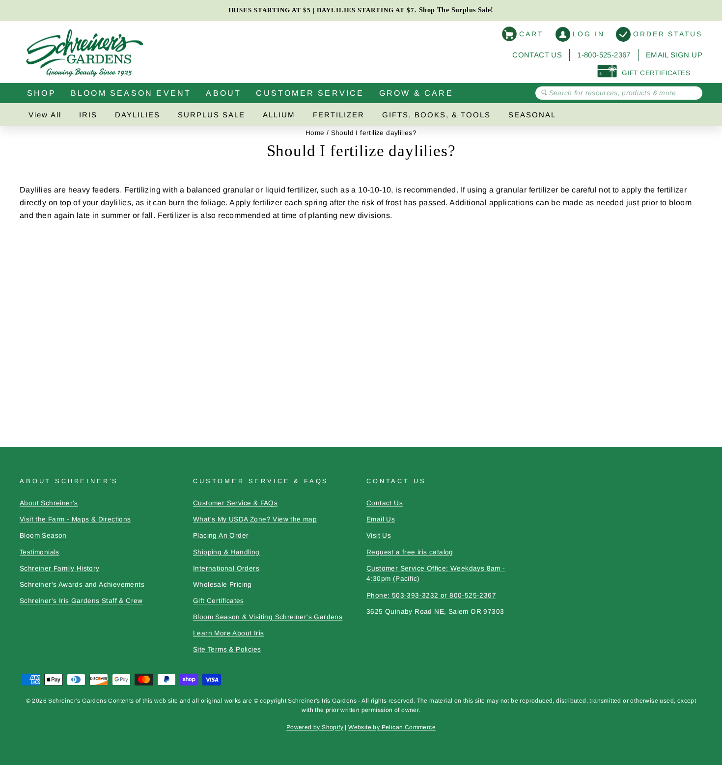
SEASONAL (532, 114)
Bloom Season (43, 535)
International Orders (226, 568)
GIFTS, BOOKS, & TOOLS (436, 114)
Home (315, 133)
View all (44, 114)
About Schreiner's (49, 503)
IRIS (88, 114)
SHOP (41, 93)
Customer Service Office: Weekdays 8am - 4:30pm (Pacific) (435, 574)
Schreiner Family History (60, 568)
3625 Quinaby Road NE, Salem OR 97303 (435, 611)
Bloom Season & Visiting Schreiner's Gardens (267, 617)
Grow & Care (416, 93)
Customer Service (310, 93)
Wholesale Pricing (222, 584)
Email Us (380, 519)
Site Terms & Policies (227, 649)
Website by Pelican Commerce (392, 727)
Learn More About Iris (228, 633)
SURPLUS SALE (211, 114)
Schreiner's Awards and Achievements (82, 584)
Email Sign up (674, 55)
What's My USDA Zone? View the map (255, 519)
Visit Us (378, 535)
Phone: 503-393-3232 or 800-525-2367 (431, 595)
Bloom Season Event (131, 93)
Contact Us (537, 55)
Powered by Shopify (314, 727)
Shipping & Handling (226, 552)
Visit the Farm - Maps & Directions (75, 519)
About (223, 93)
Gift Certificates (218, 600)
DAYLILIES (137, 114)
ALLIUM (279, 114)
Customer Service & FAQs (235, 503)
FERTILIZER (338, 114)
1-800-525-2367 (604, 55)
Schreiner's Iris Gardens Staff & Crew (81, 600)
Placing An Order (221, 535)
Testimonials (39, 552)
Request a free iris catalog (409, 552)
